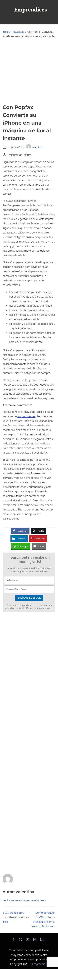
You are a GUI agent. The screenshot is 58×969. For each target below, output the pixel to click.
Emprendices (40, 964)
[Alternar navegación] (29, 20)
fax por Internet (26, 416)
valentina (37, 147)
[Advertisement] (29, 71)
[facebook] (13, 940)
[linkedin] (42, 940)
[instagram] (34, 940)
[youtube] (27, 940)
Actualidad (18, 31)
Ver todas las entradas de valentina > (24, 900)
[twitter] (20, 940)
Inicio (6, 31)
